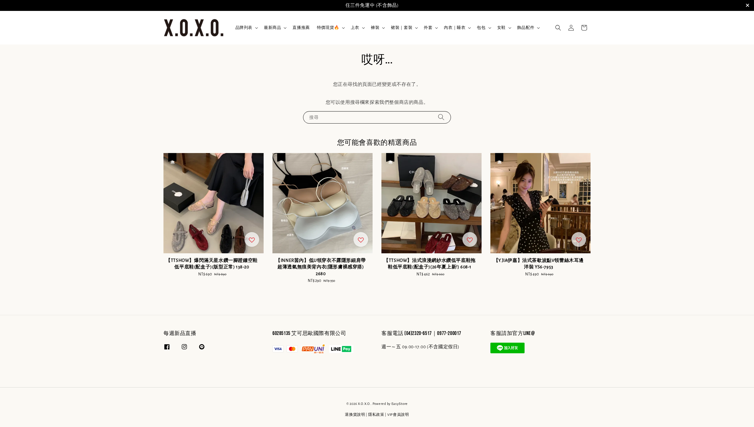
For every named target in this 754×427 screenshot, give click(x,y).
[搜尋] (441, 117)
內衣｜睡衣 (454, 28)
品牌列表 (243, 28)
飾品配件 (525, 28)
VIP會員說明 (398, 415)
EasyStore (399, 404)
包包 (481, 28)
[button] (558, 27)
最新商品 (272, 28)
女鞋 (501, 28)
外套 (428, 28)
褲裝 (375, 28)
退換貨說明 (355, 415)
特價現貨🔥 (328, 28)
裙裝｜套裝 (401, 28)
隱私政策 (376, 415)
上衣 (355, 28)
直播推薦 (301, 28)
